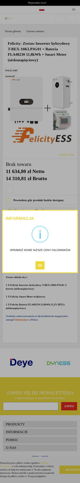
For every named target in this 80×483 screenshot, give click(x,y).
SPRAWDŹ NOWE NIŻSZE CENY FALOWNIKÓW (40, 250)
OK (40, 265)
